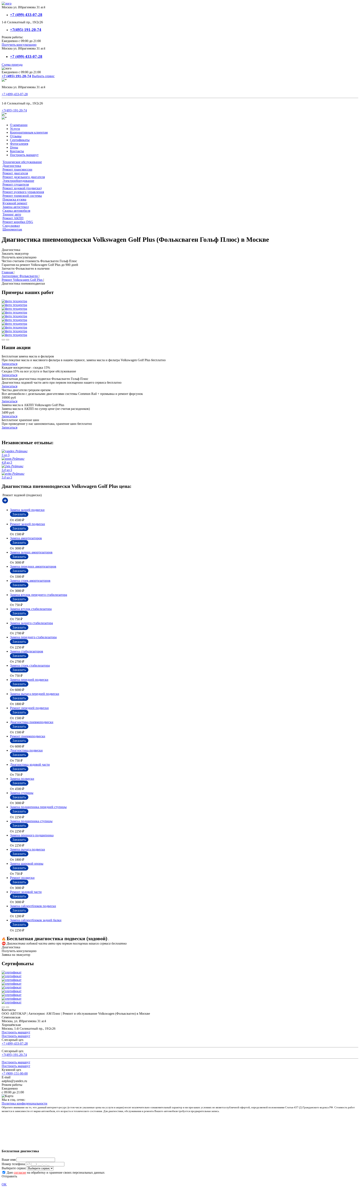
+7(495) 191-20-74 (25, 29)
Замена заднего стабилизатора (31, 623)
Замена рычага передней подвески (34, 694)
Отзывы (15, 136)
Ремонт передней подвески (29, 708)
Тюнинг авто (11, 214)
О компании (19, 125)
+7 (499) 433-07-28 (26, 14)
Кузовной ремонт (14, 203)
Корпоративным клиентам (29, 132)
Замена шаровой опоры (26, 863)
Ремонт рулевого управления (23, 192)
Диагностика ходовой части (30, 764)
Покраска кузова (14, 199)
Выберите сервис (14, 1168)
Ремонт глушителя (15, 184)
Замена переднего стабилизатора (33, 637)
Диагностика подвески (26, 750)
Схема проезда (12, 64)
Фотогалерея (19, 143)
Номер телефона (13, 1164)
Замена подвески (22, 778)
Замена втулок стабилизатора (31, 609)
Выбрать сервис (43, 76)
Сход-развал (11, 225)
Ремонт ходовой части (26, 892)
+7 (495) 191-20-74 (16, 76)
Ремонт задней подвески (27, 524)
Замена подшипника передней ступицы (38, 807)
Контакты (17, 151)
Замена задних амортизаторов (31, 552)
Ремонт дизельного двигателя (23, 177)
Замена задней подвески (27, 510)
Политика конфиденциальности (24, 1103)
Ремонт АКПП (13, 218)
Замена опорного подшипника (32, 835)
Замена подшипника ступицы (31, 821)
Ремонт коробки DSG (17, 222)
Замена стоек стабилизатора (30, 665)
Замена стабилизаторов (26, 651)
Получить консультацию (19, 44)
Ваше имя (9, 1159)
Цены (14, 147)
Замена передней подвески (29, 679)
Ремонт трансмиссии (17, 169)
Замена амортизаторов (26, 538)
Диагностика (11, 165)
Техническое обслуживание (22, 162)
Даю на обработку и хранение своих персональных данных (55, 1172)
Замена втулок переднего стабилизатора (38, 594)
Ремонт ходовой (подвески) (22, 188)
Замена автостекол (15, 207)
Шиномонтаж (12, 229)
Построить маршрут (24, 155)
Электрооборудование (18, 180)
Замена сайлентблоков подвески (33, 906)
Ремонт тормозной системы (22, 195)
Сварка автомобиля (16, 210)
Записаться (9, 364)
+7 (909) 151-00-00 (15, 1073)
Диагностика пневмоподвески (31, 722)
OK (4, 1184)
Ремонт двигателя (15, 173)
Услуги (15, 128)
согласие (20, 1172)
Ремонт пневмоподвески (27, 736)
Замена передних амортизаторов (33, 566)
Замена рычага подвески (27, 849)
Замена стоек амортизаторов (30, 580)
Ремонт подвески (22, 877)
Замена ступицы (21, 793)
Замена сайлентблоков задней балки (35, 920)
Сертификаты (20, 140)
